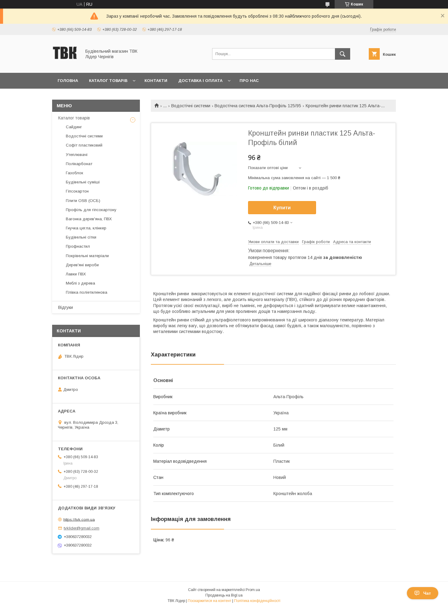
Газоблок (74, 173)
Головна (68, 80)
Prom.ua (253, 590)
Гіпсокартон (77, 191)
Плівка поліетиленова (86, 292)
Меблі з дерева (80, 283)
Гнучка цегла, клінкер (86, 228)
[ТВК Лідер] (65, 64)
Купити (282, 207)
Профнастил (78, 246)
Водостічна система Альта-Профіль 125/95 (258, 105)
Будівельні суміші (83, 182)
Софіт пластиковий (84, 145)
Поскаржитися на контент (209, 601)
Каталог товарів (108, 80)
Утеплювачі (76, 154)
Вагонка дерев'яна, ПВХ (89, 219)
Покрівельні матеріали (87, 255)
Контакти (155, 80)
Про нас (249, 80)
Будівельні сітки (81, 237)
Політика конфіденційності (257, 601)
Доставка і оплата (200, 80)
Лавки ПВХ (76, 274)
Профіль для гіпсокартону (91, 209)
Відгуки (65, 307)
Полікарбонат (79, 163)
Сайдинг (74, 127)
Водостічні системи (190, 105)
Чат (427, 593)
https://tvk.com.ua (79, 519)
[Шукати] (342, 54)
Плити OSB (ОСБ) (83, 200)
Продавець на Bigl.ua (224, 595)
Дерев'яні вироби (82, 265)
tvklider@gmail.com (81, 528)
